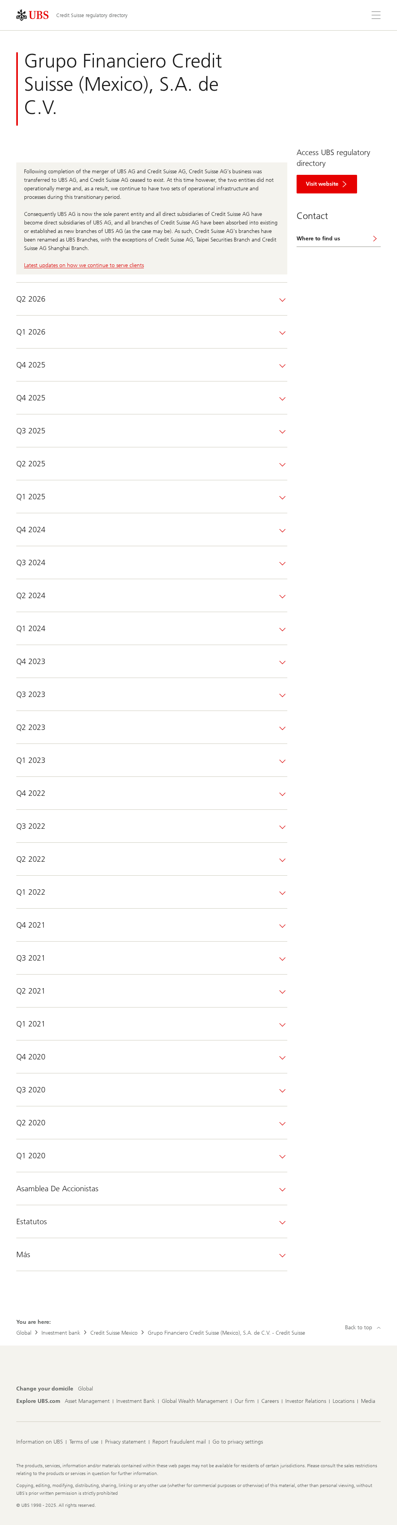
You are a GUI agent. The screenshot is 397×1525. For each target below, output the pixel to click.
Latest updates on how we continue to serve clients (84, 265)
